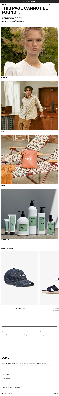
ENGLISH (17, 387)
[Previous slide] (2, 279)
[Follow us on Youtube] (8, 393)
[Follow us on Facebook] (11, 393)
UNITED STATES (9, 387)
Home (3, 323)
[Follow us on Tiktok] (6, 393)
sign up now (35, 1)
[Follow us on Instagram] (3, 393)
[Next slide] (56, 279)
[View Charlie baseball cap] (19, 278)
